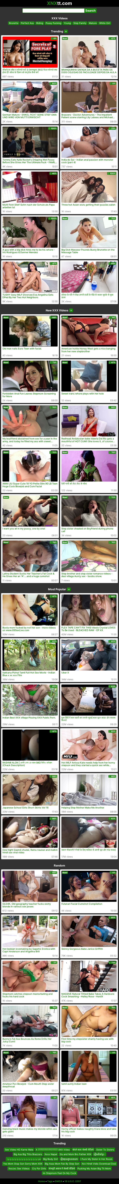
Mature (93, 23)
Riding (39, 23)
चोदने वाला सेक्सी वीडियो (83, 1149)
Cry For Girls (39, 1168)
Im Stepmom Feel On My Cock (59, 1173)
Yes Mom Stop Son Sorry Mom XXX (22, 1163)
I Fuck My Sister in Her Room (96, 1159)
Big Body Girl (50, 1159)
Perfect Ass (27, 23)
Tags (50, 1181)
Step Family (79, 23)
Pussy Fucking (53, 23)
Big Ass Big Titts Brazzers (28, 1154)
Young (67, 23)
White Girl (104, 23)
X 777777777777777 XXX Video (53, 1149)
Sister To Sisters (105, 1149)
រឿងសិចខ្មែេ (99, 1154)
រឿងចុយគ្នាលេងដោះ (69, 1159)
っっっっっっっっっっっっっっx (24, 1159)
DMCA (58, 1181)
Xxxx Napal (51, 1154)
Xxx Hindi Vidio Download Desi (99, 1163)
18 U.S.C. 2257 (72, 1181)
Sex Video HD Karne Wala (19, 1149)
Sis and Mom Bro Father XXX (75, 1154)
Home (41, 1181)
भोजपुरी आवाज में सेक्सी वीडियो (62, 1168)
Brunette (13, 23)
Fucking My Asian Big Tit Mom (94, 1168)
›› (66, 31)
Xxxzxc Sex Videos (18, 1168)
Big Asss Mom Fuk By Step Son (62, 1163)
